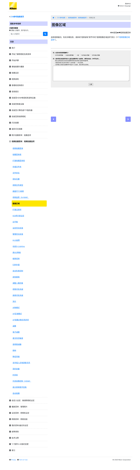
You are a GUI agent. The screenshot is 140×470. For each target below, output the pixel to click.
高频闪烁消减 (18, 295)
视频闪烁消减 (18, 289)
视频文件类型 (18, 185)
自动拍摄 (16, 393)
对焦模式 (16, 308)
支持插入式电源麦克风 (21, 363)
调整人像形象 (18, 283)
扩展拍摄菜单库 (19, 161)
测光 (14, 301)
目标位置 (16, 179)
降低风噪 (16, 357)
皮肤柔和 (16, 277)
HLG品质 (16, 240)
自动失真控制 (18, 271)
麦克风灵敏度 (18, 338)
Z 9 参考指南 (61, 17)
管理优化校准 (18, 234)
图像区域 (16, 203)
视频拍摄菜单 (18, 148)
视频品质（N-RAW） (21, 197)
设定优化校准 (18, 228)
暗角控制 (16, 259)
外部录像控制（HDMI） (22, 381)
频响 (14, 350)
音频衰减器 (17, 344)
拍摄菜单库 (17, 154)
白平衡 (15, 222)
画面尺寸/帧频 (18, 191)
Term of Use (23, 460)
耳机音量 (16, 369)
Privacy (13, 460)
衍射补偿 (16, 265)
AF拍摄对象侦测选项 (21, 320)
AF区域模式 (17, 314)
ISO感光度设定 (18, 216)
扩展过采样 (17, 210)
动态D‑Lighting (19, 246)
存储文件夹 (17, 167)
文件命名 (16, 173)
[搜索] (45, 34)
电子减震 (16, 332)
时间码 (15, 375)
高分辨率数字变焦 (20, 387)
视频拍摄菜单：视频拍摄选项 (77, 17)
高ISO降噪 (17, 252)
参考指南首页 (17, 17)
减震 (14, 326)
